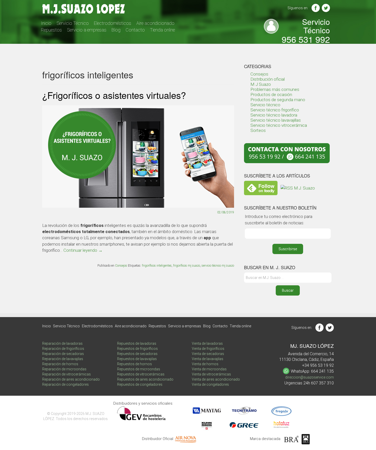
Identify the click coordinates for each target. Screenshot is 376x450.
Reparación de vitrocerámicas (66, 374)
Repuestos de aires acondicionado (145, 379)
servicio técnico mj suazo (218, 265)
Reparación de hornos (60, 364)
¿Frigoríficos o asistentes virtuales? (114, 94)
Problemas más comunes (274, 89)
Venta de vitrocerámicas (211, 374)
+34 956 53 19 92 (318, 365)
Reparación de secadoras (63, 354)
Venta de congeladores (210, 384)
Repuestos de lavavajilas (137, 359)
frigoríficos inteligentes (157, 265)
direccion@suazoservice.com (309, 377)
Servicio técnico (265, 104)
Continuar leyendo (83, 250)
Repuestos (51, 30)
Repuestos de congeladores (139, 384)
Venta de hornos (205, 364)
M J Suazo (260, 84)
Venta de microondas (209, 369)
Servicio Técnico (73, 23)
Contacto (135, 30)
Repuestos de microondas (138, 369)
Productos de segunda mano (277, 99)
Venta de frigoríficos (208, 349)
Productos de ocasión (271, 94)
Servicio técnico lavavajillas (275, 120)
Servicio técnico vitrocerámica (278, 125)
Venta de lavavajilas (207, 359)
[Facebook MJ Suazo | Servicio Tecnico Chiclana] (316, 8)
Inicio (46, 23)
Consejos (121, 265)
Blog (116, 30)
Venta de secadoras (208, 354)
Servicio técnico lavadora (273, 115)
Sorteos (258, 130)
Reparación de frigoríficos (63, 349)
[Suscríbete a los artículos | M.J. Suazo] (298, 187)
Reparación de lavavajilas (62, 359)
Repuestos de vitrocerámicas (140, 374)
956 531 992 (306, 39)
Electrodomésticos (112, 23)
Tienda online (162, 30)
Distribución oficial (267, 79)
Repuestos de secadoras (137, 354)
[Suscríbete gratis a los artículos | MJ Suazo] (261, 187)
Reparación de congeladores (65, 384)
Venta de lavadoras (207, 343)
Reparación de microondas (64, 369)
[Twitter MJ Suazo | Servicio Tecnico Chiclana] (326, 8)
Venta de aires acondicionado (216, 379)
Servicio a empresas (86, 30)
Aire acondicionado (155, 23)
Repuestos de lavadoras (136, 343)
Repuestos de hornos (134, 364)
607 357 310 (322, 383)
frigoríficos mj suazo (186, 265)
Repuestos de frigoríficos (137, 349)
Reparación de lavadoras (62, 343)
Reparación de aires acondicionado (71, 379)
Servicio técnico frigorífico (274, 109)
